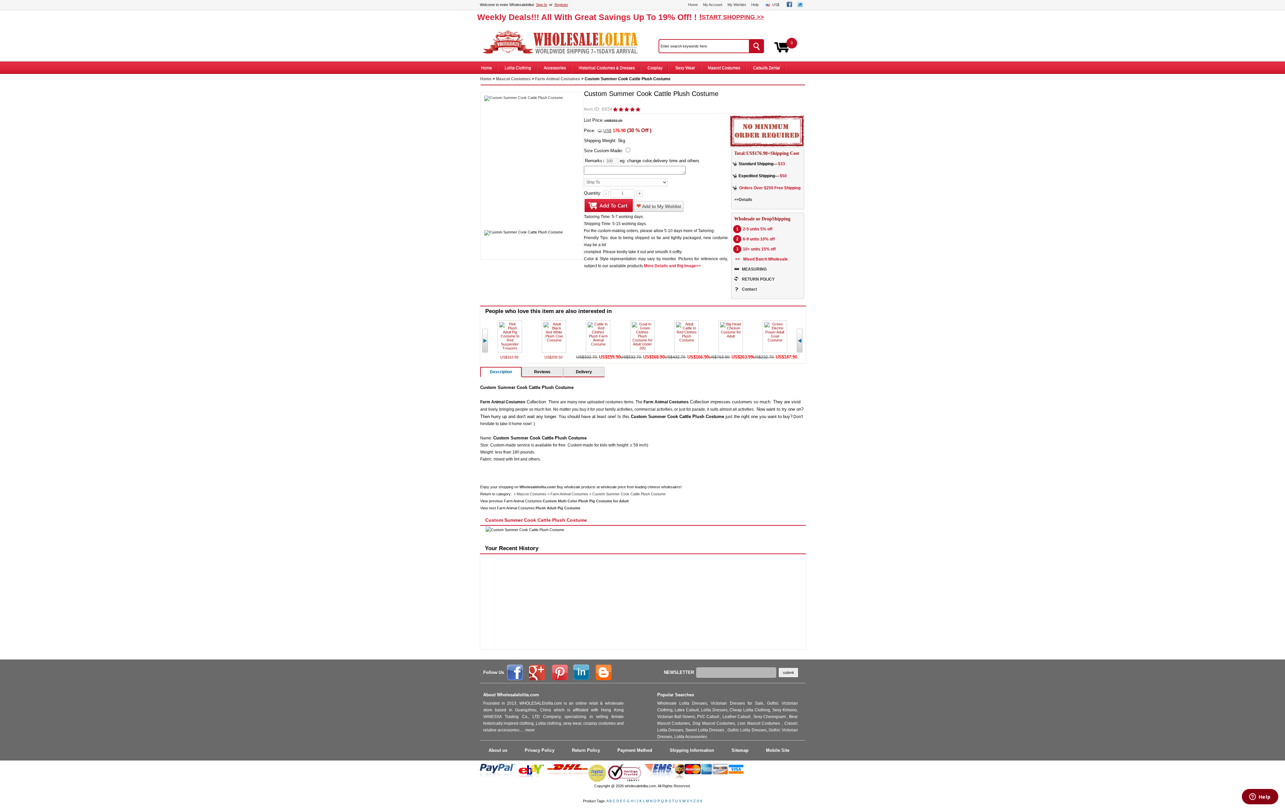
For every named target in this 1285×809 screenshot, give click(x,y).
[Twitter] (800, 6)
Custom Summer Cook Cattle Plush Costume (629, 494)
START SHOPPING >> (733, 17)
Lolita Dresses (714, 710)
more (530, 730)
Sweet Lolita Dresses (705, 730)
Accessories (555, 68)
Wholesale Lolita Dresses (682, 703)
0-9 (699, 801)
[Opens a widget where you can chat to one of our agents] (1259, 797)
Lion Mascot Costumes (760, 723)
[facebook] (789, 6)
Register (561, 5)
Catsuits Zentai (766, 68)
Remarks (593, 160)
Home (693, 5)
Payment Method (634, 750)
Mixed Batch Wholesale (765, 259)
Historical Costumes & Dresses (607, 68)
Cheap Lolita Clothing (750, 710)
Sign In (541, 5)
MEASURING (754, 269)
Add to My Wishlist (661, 206)
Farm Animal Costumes (557, 79)
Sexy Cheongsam (770, 716)
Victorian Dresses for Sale (737, 703)
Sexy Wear (685, 68)
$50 (783, 176)
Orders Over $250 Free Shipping (769, 188)
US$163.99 (509, 357)
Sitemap (740, 750)
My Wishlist (736, 5)
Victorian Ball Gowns (676, 716)
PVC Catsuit (708, 716)
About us (498, 750)
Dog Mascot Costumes (714, 723)
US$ (775, 5)
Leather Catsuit (736, 716)
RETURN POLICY (758, 279)
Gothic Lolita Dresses (747, 730)
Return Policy (586, 750)
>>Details (743, 199)
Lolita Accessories (690, 736)
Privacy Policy (539, 750)
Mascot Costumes (724, 68)
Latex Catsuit (687, 710)
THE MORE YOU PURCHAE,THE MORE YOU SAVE (563, 42)
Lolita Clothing (518, 68)
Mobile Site (777, 750)
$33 (781, 164)
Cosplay (655, 68)
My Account (712, 5)
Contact (749, 289)
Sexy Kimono (784, 710)
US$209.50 (554, 357)
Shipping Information (692, 750)
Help (755, 5)
